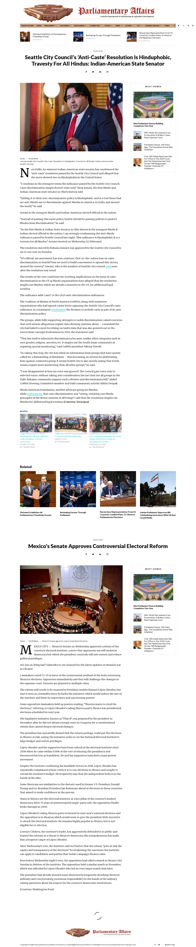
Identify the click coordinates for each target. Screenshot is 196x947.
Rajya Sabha (79, 25)
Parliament (49, 25)
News (118, 25)
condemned (58, 309)
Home (38, 25)
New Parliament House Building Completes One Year (148, 124)
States (107, 25)
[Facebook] (174, 25)
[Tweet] (93, 72)
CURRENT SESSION (152, 25)
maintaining (34, 393)
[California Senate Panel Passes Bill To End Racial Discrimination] (71, 423)
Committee (94, 25)
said (108, 266)
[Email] (107, 72)
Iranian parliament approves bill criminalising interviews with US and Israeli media (157, 515)
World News (98, 51)
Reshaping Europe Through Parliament (103, 35)
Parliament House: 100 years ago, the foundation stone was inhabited (158, 147)
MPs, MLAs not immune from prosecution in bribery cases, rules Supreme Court (157, 135)
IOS (138, 25)
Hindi (167, 25)
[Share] (86, 72)
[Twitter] (178, 25)
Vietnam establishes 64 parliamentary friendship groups (49, 35)
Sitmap (128, 25)
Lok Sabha (64, 25)
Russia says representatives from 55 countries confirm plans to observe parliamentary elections (156, 35)
